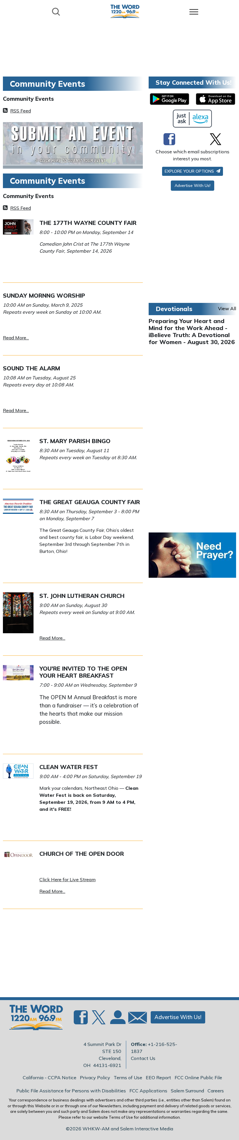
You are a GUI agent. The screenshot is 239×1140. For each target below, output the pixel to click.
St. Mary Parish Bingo (74, 441)
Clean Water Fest (68, 767)
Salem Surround (187, 1091)
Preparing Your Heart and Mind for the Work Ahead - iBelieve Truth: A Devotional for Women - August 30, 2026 (192, 331)
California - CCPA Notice (49, 1077)
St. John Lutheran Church (81, 595)
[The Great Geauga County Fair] (18, 506)
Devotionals (174, 309)
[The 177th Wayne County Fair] (18, 226)
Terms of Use (128, 1077)
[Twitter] (215, 139)
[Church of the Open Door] (18, 854)
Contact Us (143, 1058)
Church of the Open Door (81, 853)
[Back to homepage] (125, 11)
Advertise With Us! (192, 185)
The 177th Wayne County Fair (87, 222)
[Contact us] (135, 1019)
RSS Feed (20, 111)
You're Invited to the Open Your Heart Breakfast (83, 672)
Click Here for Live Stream (67, 879)
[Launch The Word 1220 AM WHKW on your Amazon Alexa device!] (192, 119)
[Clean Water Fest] (18, 770)
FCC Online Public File (198, 1077)
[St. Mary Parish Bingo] (18, 457)
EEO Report (158, 1077)
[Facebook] (169, 139)
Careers (216, 1091)
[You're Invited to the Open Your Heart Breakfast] (18, 672)
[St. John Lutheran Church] (18, 612)
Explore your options (190, 171)
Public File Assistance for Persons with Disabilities (71, 1091)
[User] (117, 1021)
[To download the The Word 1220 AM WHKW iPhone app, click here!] (215, 99)
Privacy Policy (95, 1077)
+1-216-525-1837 (154, 1047)
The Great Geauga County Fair (89, 502)
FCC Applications (148, 1091)
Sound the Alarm (31, 368)
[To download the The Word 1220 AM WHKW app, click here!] (169, 99)
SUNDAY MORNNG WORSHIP (44, 295)
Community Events (28, 98)
